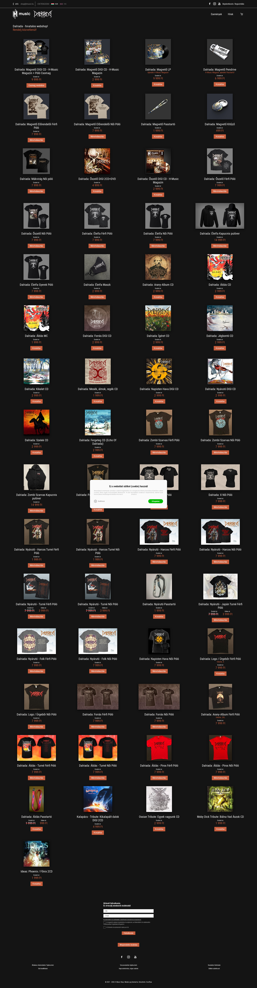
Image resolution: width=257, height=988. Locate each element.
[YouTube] (219, 4)
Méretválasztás (36, 140)
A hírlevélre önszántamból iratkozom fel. (117, 927)
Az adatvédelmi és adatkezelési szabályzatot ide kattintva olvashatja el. (122, 919)
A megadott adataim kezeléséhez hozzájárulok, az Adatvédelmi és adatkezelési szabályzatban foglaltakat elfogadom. (126, 923)
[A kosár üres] (241, 14)
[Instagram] (214, 4)
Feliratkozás (128, 933)
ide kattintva (127, 494)
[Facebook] (210, 4)
